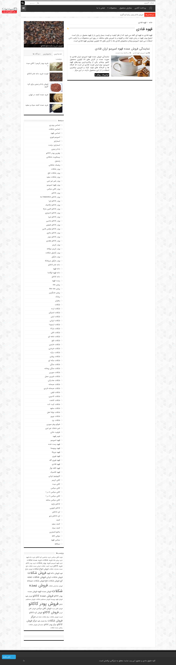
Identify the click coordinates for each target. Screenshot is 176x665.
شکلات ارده (55, 308)
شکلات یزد (56, 420)
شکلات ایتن (55, 316)
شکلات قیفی (55, 392)
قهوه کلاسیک (55, 472)
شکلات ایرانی (55, 320)
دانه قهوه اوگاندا (54, 272)
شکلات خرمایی (54, 348)
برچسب (59, 59)
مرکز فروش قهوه (42, 621)
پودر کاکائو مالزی (53, 232)
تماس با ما (101, 8)
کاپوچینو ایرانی (54, 476)
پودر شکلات (55, 169)
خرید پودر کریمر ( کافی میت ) (37, 64)
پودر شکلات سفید (53, 177)
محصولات (113, 8)
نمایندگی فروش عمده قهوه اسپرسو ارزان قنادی (122, 49)
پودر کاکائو (56, 193)
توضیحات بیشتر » (102, 74)
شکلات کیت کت (53, 404)
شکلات (57, 304)
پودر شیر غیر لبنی (53, 181)
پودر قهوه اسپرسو (53, 185)
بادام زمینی (55, 149)
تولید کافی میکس (56, 557)
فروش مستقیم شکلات (43, 599)
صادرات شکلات (54, 569)
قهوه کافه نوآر (55, 468)
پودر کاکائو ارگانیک (52, 205)
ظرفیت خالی (55, 432)
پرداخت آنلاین (140, 8)
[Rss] (38, 3)
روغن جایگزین (54, 292)
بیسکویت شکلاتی (53, 157)
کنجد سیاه (56, 528)
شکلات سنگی (55, 364)
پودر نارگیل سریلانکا (52, 260)
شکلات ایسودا (54, 324)
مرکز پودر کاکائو (50, 624)
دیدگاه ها (36, 53)
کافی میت (56, 484)
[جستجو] (23, 3)
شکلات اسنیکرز (54, 312)
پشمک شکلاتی (54, 165)
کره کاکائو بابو (54, 516)
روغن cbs (56, 284)
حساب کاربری (149, 3)
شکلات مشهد (55, 408)
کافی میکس (55, 488)
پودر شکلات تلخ (54, 173)
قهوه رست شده (54, 444)
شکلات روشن (55, 356)
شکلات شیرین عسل (52, 376)
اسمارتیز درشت (54, 145)
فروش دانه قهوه (53, 573)
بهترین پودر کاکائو (53, 153)
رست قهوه (56, 280)
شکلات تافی (55, 332)
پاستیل (57, 161)
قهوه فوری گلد (54, 460)
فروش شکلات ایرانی (54, 577)
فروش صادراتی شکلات (55, 586)
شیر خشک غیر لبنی (52, 428)
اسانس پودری (54, 125)
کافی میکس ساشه (53, 500)
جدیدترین (58, 53)
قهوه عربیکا (56, 452)
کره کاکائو (56, 512)
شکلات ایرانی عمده (39, 566)
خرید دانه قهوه (30, 557)
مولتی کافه (56, 536)
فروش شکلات (37, 572)
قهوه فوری (56, 456)
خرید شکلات (47, 560)
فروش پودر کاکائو (43, 604)
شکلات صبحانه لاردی (52, 388)
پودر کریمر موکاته (53, 248)
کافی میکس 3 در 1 (53, 496)
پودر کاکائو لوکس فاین (51, 228)
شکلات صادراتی (54, 380)
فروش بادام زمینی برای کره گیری (48, 46)
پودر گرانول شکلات (52, 252)
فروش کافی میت (57, 608)
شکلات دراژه (55, 352)
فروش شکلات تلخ (52, 580)
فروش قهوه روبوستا (56, 599)
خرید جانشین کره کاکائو (43, 557)
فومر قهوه (56, 436)
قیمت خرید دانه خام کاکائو (37, 73)
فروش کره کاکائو (35, 612)
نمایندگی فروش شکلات (36, 625)
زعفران (57, 300)
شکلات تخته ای (54, 336)
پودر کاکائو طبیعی (53, 224)
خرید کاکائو (57, 566)
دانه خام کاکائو (54, 264)
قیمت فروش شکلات (56, 617)
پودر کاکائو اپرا (54, 201)
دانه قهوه (56, 268)
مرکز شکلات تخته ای (42, 617)
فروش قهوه (28, 596)
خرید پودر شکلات (43, 563)
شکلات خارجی (54, 344)
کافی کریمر (56, 480)
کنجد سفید (56, 524)
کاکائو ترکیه (55, 504)
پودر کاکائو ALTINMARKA (50, 197)
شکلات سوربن (54, 372)
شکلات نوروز (55, 416)
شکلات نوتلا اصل (53, 412)
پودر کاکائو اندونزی (52, 213)
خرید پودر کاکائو (31, 563)
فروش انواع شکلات (40, 568)
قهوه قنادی (136, 53)
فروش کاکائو (51, 612)
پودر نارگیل (56, 256)
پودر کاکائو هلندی (53, 240)
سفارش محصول (125, 8)
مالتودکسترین (54, 532)
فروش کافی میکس (43, 608)
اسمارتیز (57, 141)
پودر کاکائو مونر (54, 236)
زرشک (57, 296)
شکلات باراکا (55, 328)
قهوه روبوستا (55, 448)
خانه (150, 7)
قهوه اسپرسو (144, 53)
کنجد (58, 520)
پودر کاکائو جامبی (53, 220)
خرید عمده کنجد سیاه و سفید (36, 105)
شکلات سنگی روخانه (52, 368)
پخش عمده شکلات (56, 628)
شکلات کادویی (54, 396)
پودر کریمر (56, 244)
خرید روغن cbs (57, 560)
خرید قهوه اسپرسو (56, 563)
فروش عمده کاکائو (43, 596)
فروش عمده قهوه (44, 591)
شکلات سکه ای (54, 360)
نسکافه (57, 544)
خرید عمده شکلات (34, 560)
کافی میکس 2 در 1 (53, 492)
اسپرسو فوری (55, 137)
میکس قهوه (55, 540)
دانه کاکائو (56, 276)
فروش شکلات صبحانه (35, 580)
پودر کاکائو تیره (54, 216)
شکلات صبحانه (54, 384)
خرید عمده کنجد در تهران (134, 15)
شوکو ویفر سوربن (53, 424)
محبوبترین (47, 53)
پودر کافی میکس (53, 189)
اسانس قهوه (55, 133)
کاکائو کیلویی (55, 508)
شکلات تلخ (56, 340)
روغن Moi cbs (54, 288)
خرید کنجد (49, 566)
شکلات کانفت (54, 400)
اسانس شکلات (54, 129)
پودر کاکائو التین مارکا (51, 209)
